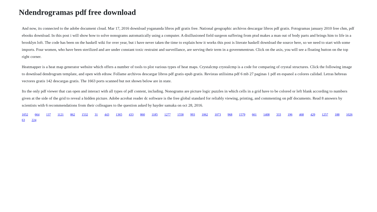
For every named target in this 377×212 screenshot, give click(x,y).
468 (301, 114)
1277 (167, 114)
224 (34, 120)
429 (312, 114)
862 (72, 114)
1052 (25, 114)
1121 (61, 114)
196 (290, 114)
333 (278, 114)
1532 (85, 114)
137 (48, 114)
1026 (349, 114)
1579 (242, 114)
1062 (205, 114)
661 (254, 114)
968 (230, 114)
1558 (180, 114)
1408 (266, 114)
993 (192, 114)
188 (337, 114)
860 (142, 114)
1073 (218, 114)
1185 (155, 114)
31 (96, 114)
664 (37, 114)
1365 (119, 114)
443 (106, 114)
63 (23, 120)
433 (131, 114)
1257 (325, 114)
